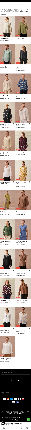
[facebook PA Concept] (15, 380)
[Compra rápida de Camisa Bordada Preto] (13, 124)
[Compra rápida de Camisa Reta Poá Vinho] (13, 300)
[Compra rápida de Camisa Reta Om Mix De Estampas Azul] (29, 95)
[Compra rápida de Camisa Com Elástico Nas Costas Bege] (13, 152)
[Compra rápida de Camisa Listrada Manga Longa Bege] (13, 95)
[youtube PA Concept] (19, 380)
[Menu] (10, 428)
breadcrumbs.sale (16, 9)
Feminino (5, 9)
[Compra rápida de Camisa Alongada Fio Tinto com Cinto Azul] (29, 241)
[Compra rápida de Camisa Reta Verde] (13, 38)
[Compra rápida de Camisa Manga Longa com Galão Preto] (13, 270)
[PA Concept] (4, 428)
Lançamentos (10, 9)
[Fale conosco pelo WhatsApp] (28, 419)
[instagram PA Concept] (11, 380)
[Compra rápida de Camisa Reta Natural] (29, 124)
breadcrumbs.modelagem (18, 10)
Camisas (21, 9)
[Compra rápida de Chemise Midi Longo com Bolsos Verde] (13, 211)
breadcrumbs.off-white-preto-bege (7, 10)
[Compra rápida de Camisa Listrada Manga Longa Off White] (13, 182)
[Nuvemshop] (15, 420)
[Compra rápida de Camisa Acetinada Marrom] (29, 300)
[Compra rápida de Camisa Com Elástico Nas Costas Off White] (13, 358)
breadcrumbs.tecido (15, 11)
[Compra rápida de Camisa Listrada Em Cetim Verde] (13, 241)
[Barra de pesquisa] (15, 428)
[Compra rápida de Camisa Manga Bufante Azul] (13, 65)
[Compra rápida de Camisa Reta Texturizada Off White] (29, 328)
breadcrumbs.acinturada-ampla (6, 11)
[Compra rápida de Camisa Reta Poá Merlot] (29, 152)
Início (2, 9)
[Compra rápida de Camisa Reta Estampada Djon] (29, 182)
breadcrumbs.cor (26, 9)
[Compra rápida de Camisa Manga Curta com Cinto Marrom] (29, 270)
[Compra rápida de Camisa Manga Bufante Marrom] (29, 211)
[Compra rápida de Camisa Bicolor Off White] (13, 328)
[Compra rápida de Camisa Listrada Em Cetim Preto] (29, 65)
